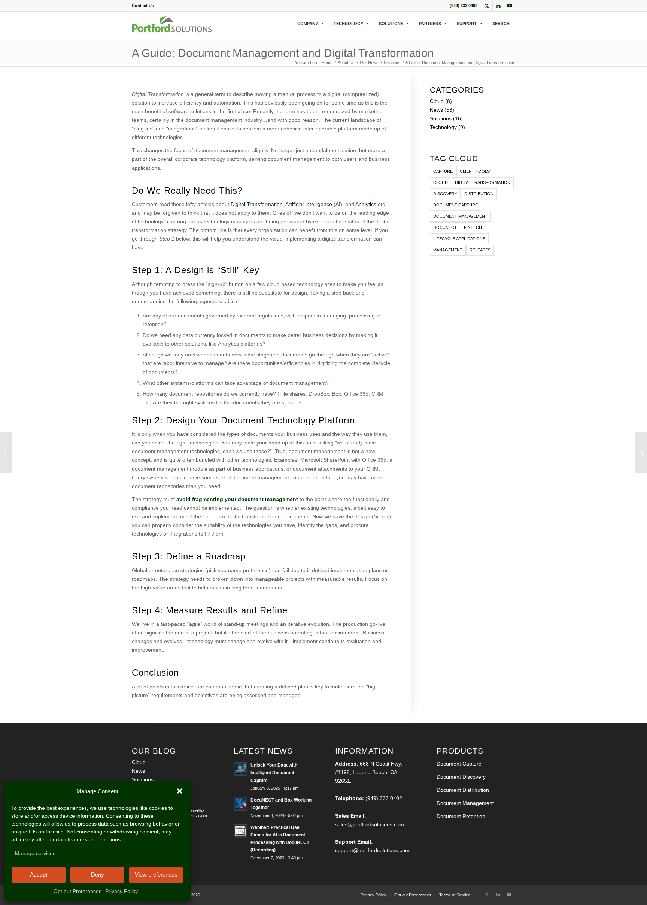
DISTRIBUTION (478, 193)
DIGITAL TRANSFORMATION (482, 182)
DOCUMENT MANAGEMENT (460, 216)
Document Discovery (461, 777)
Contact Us (143, 5)
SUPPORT (467, 23)
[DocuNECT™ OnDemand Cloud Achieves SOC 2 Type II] (641, 452)
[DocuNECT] (172, 30)
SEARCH (501, 23)
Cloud (437, 101)
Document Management (465, 803)
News (436, 110)
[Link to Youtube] (509, 5)
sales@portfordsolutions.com (369, 824)
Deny (97, 874)
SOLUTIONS (391, 23)
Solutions (441, 118)
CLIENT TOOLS (475, 171)
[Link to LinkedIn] (498, 5)
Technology (443, 127)
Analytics (365, 204)
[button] (179, 791)
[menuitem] (143, 5)
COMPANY (307, 23)
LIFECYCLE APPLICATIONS (459, 238)
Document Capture (459, 764)
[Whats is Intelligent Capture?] (6, 452)
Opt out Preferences (77, 891)
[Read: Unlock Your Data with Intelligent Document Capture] (240, 769)
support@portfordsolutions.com (372, 850)
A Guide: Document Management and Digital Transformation (283, 53)
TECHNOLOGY (348, 23)
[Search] (296, 31)
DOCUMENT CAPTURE (455, 205)
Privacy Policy (121, 891)
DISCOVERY (445, 193)
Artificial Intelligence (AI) (313, 204)
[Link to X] (487, 5)
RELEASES (480, 250)
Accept (38, 874)
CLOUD (440, 182)
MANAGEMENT (447, 250)
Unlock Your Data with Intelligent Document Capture (273, 773)
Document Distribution (463, 790)
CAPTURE (443, 171)
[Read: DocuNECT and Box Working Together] (240, 804)
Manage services (35, 853)
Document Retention (461, 816)
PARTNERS (430, 23)
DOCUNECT (445, 227)
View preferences (156, 874)
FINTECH (473, 227)
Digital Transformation (257, 204)
